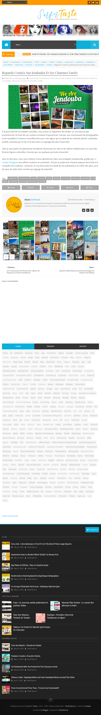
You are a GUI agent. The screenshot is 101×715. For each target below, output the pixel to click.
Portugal (49, 456)
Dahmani (42, 384)
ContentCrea (27, 62)
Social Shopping (23, 474)
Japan (10, 416)
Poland (23, 456)
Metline (30, 433)
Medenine (7, 433)
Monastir (20, 438)
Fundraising (44, 402)
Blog (42, 362)
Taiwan (85, 478)
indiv (28, 411)
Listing (58, 425)
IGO (95, 407)
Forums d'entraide (23, 402)
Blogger (45, 710)
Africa (37, 353)
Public (80, 456)
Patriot (15, 451)
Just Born (67, 416)
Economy (6, 393)
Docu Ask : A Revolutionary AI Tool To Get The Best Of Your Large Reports (41, 544)
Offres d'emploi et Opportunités (64, 442)
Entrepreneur (8, 398)
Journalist (36, 416)
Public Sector (8, 460)
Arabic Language (81, 353)
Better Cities (17, 362)
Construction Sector (23, 375)
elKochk (48, 393)
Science (21, 465)
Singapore (41, 469)
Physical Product (87, 451)
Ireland (87, 411)
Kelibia (26, 420)
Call (89, 362)
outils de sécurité (19, 447)
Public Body (89, 456)
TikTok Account (72, 483)
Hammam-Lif (8, 407)
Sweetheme (63, 710)
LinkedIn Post (48, 425)
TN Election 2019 (87, 483)
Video (81, 492)
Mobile (66, 433)
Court (82, 375)
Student (43, 478)
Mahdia (6, 429)
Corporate (62, 375)
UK (42, 492)
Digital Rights (80, 384)
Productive (71, 456)
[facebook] (89, 2)
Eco (80, 389)
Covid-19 (90, 375)
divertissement (22, 389)
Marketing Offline (51, 429)
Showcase (12, 469)
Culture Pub (15, 384)
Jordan (28, 416)
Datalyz (88, 706)
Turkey (14, 492)
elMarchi (56, 393)
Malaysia (22, 429)
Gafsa (61, 402)
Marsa (78, 429)
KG (61, 420)
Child (50, 366)
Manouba (38, 429)
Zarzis (5, 500)
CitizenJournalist (9, 371)
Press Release (59, 456)
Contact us (93, 530)
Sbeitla (13, 465)
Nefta (46, 438)
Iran (75, 411)
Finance (82, 398)
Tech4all (32, 483)
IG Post (89, 407)
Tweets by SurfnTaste (10, 516)
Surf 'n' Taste (32, 706)
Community (14, 62)
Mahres (14, 429)
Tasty (14, 483)
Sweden (52, 478)
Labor (16, 425)
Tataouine (22, 483)
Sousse (52, 474)
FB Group (56, 398)
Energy (73, 393)
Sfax (4, 469)
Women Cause (18, 496)
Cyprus (25, 384)
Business (15, 54)
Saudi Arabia (92, 460)
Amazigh (69, 353)
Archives (82, 346)
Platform (6, 456)
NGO (89, 438)
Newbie (71, 438)
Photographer (60, 451)
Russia (82, 460)
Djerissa (41, 389)
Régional (60, 460)
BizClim (27, 362)
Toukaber (23, 487)
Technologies (42, 483)
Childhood (58, 366)
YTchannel (63, 496)
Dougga (49, 389)
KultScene (90, 62)
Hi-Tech (45, 407)
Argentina (14, 357)
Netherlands (61, 438)
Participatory (92, 447)
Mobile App (76, 433)
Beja (72, 357)
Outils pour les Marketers (75, 447)
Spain (94, 474)
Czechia (33, 384)
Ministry (59, 433)
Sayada (5, 465)
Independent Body (10, 411)
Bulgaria (67, 362)
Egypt (33, 393)
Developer (60, 384)
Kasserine (6, 420)
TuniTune (6, 492)
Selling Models (74, 465)
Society (44, 474)
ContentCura (51, 375)
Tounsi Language (36, 487)
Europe (25, 398)
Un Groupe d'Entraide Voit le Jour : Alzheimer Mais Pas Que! (35, 586)
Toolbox (6, 487)
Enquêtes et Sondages (87, 393)
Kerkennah (36, 420)
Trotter (49, 65)
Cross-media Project (57, 380)
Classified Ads (23, 371)
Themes (18, 346)
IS (93, 411)
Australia (64, 357)
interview (67, 411)
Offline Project (44, 442)
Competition (89, 371)
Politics (40, 456)
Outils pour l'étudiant (36, 447)
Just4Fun (77, 416)
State (29, 478)
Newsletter (81, 438)
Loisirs (85, 425)
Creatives (36, 380)
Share (31, 188)
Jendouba (80, 62)
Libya (39, 425)
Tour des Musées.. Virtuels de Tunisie (26, 645)
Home (5, 62)
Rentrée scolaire (72, 460)
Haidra (90, 402)
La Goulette (7, 425)
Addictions (19, 353)
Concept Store (8, 375)
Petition (40, 451)
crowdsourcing (86, 380)
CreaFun (28, 380)
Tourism (29, 65)
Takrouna (6, 483)
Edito (21, 393)
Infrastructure (56, 411)
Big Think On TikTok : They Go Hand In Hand (29, 565)
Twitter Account (33, 492)
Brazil (59, 362)
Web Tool (6, 496)
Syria (70, 478)
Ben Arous (7, 362)
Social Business (9, 474)
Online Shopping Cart (87, 442)
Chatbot (34, 366)
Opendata (7, 447)
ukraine (48, 492)
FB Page (66, 398)
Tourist (67, 487)
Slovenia (72, 469)
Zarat (90, 496)
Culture (44, 62)
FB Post (73, 398)
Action (97, 54)
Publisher (18, 460)
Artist (37, 357)
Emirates (65, 393)
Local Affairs (7, 65)
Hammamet (19, 407)
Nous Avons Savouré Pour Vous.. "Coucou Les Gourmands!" (35, 688)
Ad (11, 353)
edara (14, 393)
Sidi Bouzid (23, 469)
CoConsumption (37, 371)
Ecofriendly (88, 389)
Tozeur (75, 487)
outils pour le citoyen (55, 447)
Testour (52, 483)
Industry (45, 411)
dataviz (50, 384)
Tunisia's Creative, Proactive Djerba (25, 656)
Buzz (83, 362)
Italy (4, 416)
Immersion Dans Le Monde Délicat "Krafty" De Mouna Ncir (34, 554)
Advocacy (28, 353)
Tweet (12, 188)
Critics (45, 380)
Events (32, 398)
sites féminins (52, 469)
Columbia (49, 371)
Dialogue (69, 384)
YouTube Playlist (50, 496)
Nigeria (5, 442)
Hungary (70, 407)
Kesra (55, 420)
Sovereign (85, 474)
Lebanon (30, 425)
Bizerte (35, 362)
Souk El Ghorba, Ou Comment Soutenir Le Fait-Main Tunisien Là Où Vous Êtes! (56, 54)
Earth (75, 389)
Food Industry (8, 402)
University (57, 492)
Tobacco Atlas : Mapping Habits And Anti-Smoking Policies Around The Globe (43, 677)
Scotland (55, 465)
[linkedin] (97, 2)
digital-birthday (8, 389)
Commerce (66, 371)
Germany (69, 402)
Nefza (52, 438)
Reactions (42, 460)
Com (57, 371)
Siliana (32, 469)
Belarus (79, 357)
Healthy (37, 407)
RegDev (51, 460)
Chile (67, 366)
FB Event (47, 398)
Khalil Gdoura (70, 706)
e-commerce (65, 389)
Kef (20, 420)
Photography (73, 451)
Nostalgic (14, 442)
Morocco (30, 438)
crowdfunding (72, 380)
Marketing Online (66, 429)
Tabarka (77, 478)
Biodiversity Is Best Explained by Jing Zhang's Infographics (35, 576)
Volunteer (89, 492)
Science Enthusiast (33, 465)
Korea (67, 420)
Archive (6, 357)
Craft (36, 62)
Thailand (61, 483)
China (73, 366)
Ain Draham (51, 353)
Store (36, 478)
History (59, 62)
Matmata (94, 429)
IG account (69, 62)
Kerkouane (46, 420)
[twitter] (93, 2)
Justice (85, 416)
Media (15, 433)
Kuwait (84, 420)
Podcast (15, 456)
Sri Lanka (13, 478)
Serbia (85, 465)
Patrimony (19, 65)
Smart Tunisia (82, 469)
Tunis (90, 487)
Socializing (36, 474)
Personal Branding (28, 451)
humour (61, 407)
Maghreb (93, 425)
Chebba (43, 366)
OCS (21, 442)
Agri (42, 353)
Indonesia (36, 411)
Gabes (54, 402)
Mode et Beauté (9, 438)
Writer (28, 496)
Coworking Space (9, 380)
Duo (56, 389)
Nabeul (38, 438)
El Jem (40, 393)
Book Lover (50, 362)
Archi (92, 353)
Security (64, 465)
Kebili (15, 420)
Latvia (23, 425)
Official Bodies (31, 442)
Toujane (15, 487)
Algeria (61, 353)
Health (29, 407)
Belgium (87, 357)
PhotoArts (49, 451)
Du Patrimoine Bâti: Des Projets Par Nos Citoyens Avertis (34, 666)
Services (93, 465)
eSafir (52, 62)
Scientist (46, 465)
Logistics (77, 425)
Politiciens (32, 456)
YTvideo (72, 496)
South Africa (62, 474)
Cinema (81, 366)
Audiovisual (54, 357)
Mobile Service (88, 433)
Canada (6, 366)
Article (30, 357)
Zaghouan (81, 496)
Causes (14, 366)
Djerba (33, 389)
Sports (5, 478)
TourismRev (39, 65)
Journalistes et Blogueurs (52, 416)
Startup (22, 478)
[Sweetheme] (83, 210)
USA (75, 492)
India (22, 411)
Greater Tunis (80, 402)
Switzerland (61, 478)
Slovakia (63, 469)
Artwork (45, 357)
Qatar (27, 460)
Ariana (23, 357)
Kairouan (93, 416)
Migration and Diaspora (44, 433)
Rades (33, 460)
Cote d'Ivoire (73, 375)
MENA (22, 433)
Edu (27, 393)
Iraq (80, 411)
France (35, 402)
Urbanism (67, 492)
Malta (30, 429)
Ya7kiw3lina (37, 496)
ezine (40, 398)
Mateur (85, 429)
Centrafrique (24, 366)
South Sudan (74, 474)
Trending (50, 346)
